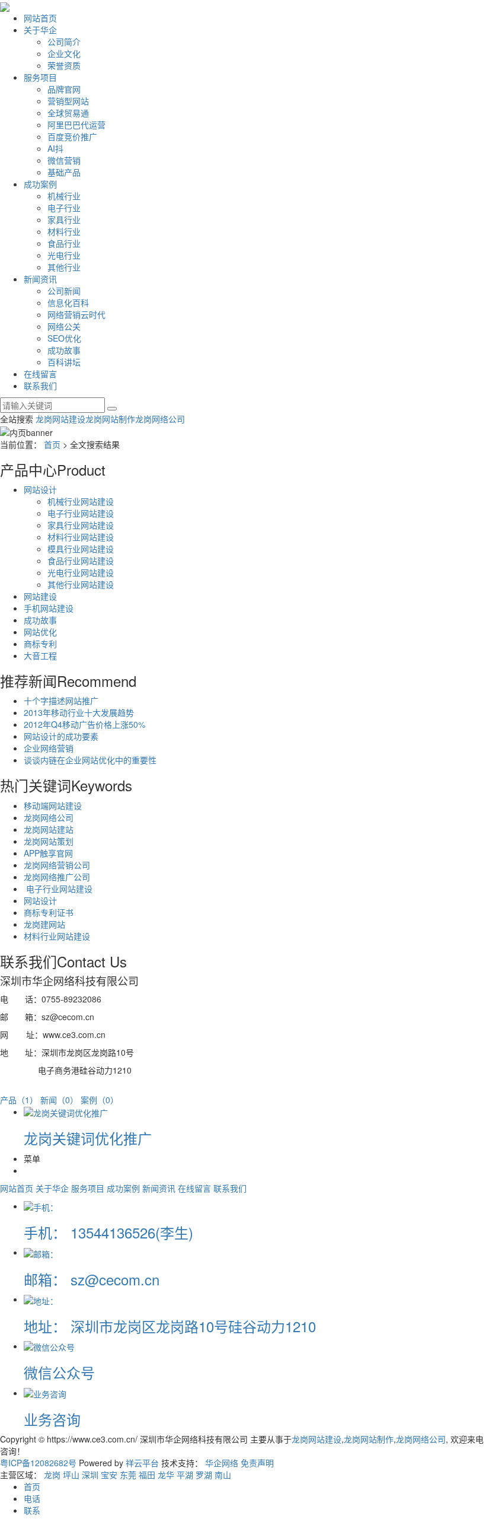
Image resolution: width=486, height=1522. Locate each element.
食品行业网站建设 (80, 560)
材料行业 (64, 231)
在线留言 (40, 374)
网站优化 (40, 632)
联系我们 (40, 385)
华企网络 (221, 1463)
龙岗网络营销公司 (57, 865)
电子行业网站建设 (80, 513)
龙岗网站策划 (48, 841)
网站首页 (40, 18)
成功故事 (64, 350)
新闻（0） (59, 1100)
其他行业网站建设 (80, 584)
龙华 (166, 1474)
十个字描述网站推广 (61, 700)
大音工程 (40, 655)
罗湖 (204, 1474)
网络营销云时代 (76, 314)
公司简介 (64, 41)
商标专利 (40, 643)
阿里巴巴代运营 (76, 124)
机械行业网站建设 (80, 501)
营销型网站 (68, 101)
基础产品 (64, 172)
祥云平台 (142, 1463)
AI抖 (55, 148)
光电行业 (64, 255)
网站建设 (40, 596)
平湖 (185, 1474)
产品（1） (19, 1100)
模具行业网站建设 (80, 549)
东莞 (128, 1474)
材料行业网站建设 (80, 537)
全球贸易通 (68, 113)
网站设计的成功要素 (61, 736)
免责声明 (257, 1463)
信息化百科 (68, 302)
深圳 (90, 1474)
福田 (147, 1474)
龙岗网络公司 (160, 419)
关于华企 (40, 30)
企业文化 (64, 53)
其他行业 (64, 267)
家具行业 (64, 219)
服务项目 (40, 77)
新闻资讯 (40, 279)
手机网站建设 (48, 608)
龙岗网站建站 (48, 829)
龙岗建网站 (44, 924)
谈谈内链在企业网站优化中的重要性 (90, 760)
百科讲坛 (64, 362)
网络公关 (64, 326)
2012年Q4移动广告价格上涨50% (84, 724)
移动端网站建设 (53, 805)
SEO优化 (64, 338)
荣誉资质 (64, 65)
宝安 (109, 1474)
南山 (223, 1474)
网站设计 (40, 489)
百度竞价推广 (72, 136)
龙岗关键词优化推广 (88, 1138)
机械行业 (64, 196)
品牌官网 (64, 89)
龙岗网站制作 (110, 419)
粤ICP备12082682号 (38, 1463)
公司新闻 (64, 291)
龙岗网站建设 (60, 419)
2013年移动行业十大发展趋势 (79, 712)
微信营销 (64, 160)
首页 (52, 444)
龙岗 (52, 1474)
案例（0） (100, 1100)
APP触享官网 (48, 853)
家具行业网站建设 (80, 525)
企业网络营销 (48, 748)
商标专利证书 (48, 912)
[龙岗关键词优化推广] (66, 1111)
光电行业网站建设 (80, 572)
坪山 (71, 1474)
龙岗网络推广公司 (57, 877)
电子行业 (64, 208)
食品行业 (64, 243)
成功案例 (40, 184)
